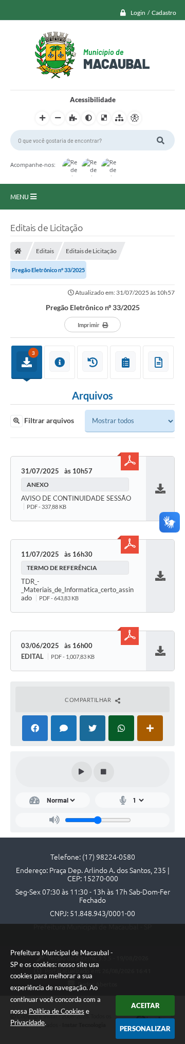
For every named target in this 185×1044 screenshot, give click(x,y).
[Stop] (104, 772)
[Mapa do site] (119, 118)
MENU (20, 196)
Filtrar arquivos (48, 420)
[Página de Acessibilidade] (134, 118)
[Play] (81, 772)
